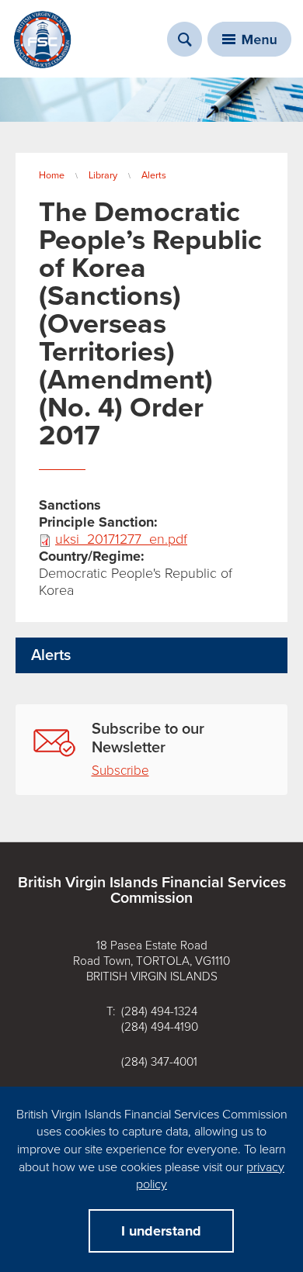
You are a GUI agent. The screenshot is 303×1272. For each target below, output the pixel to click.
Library (103, 175)
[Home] (43, 39)
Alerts (153, 175)
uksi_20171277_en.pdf (121, 539)
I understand (161, 1230)
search (184, 39)
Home (51, 175)
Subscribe (120, 770)
